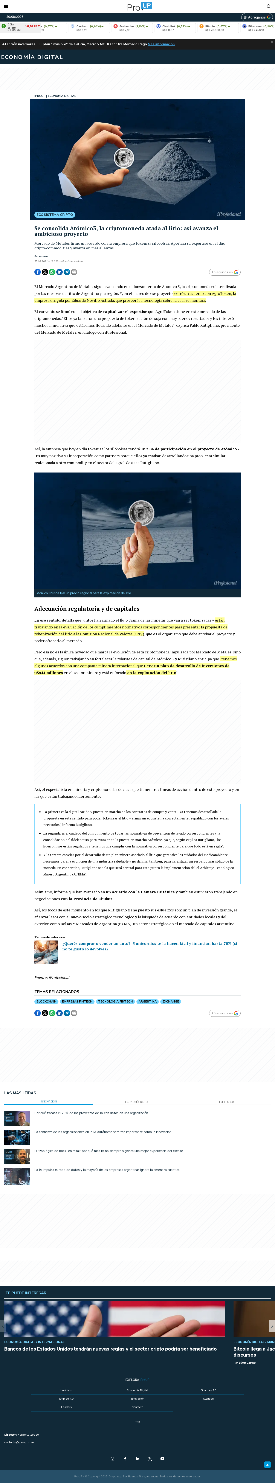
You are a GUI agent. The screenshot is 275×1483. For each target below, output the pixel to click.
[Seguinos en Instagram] (113, 1459)
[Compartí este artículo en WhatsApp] (52, 272)
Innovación (137, 1398)
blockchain (46, 1002)
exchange (170, 1002)
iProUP (43, 256)
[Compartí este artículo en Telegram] (67, 272)
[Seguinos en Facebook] (125, 1459)
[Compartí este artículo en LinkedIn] (59, 272)
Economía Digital (137, 1390)
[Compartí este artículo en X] (45, 272)
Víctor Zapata (246, 1362)
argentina (148, 1002)
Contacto (137, 1407)
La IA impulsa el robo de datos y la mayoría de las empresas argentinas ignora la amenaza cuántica (107, 1170)
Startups (208, 1398)
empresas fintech (77, 1002)
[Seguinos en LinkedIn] (137, 1459)
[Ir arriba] (267, 1464)
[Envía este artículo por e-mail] (74, 272)
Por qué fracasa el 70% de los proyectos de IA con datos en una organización (91, 1113)
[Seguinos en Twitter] (150, 1459)
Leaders (66, 1407)
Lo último (66, 1390)
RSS (137, 1422)
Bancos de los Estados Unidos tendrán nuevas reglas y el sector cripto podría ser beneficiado (110, 1349)
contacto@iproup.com (19, 1442)
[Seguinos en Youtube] (162, 1459)
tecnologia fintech (115, 1002)
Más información (161, 44)
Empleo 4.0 (66, 1398)
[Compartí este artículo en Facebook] (37, 272)
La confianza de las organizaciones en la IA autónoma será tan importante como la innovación (102, 1132)
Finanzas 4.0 (209, 1390)
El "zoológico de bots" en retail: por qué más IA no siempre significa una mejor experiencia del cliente (108, 1151)
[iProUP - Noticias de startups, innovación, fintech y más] (137, 6)
